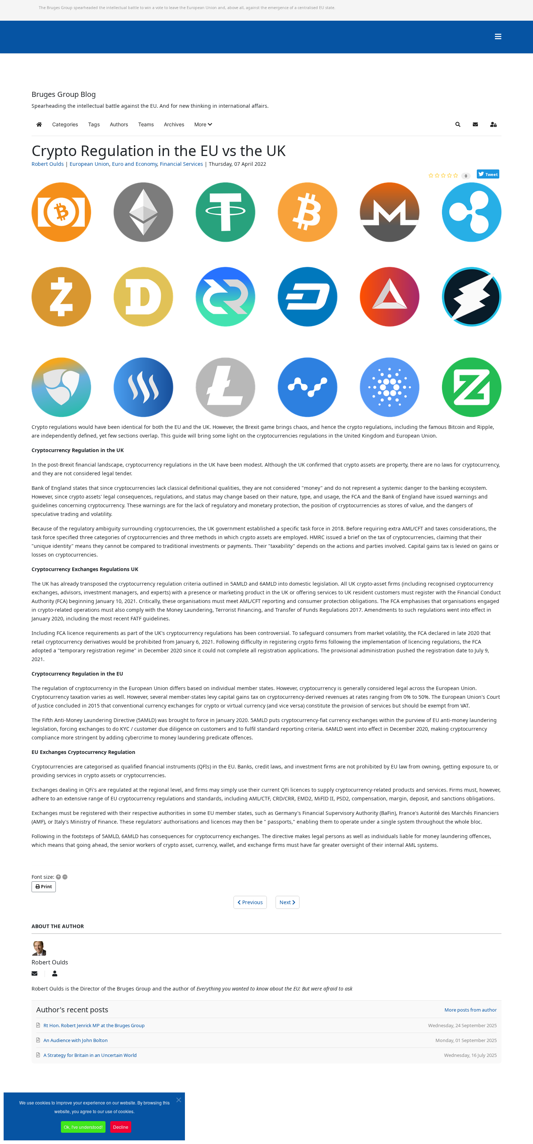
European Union (89, 163)
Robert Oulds (48, 163)
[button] (203, 124)
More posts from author (471, 1009)
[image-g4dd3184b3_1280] (266, 302)
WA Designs (287, 1123)
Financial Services (181, 163)
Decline (120, 1127)
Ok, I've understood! (83, 1127)
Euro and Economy (134, 163)
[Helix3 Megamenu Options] (498, 36)
